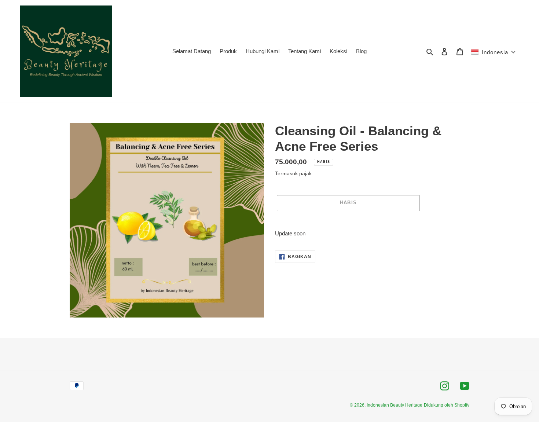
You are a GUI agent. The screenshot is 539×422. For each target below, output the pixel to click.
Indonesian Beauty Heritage (394, 405)
